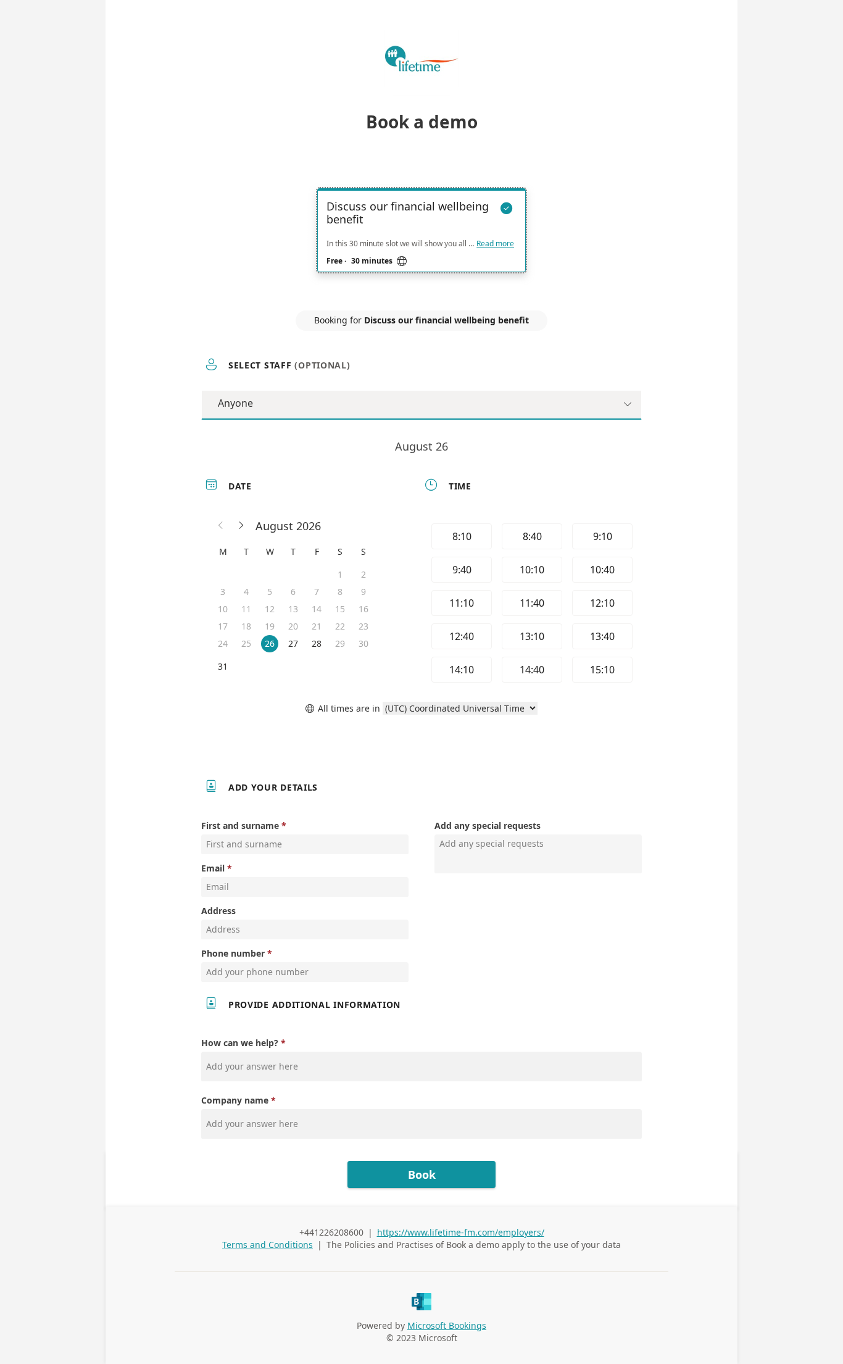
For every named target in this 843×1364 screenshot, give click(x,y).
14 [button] (317, 609)
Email (213, 868)
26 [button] (270, 643)
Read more (495, 243)
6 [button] (293, 591)
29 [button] (340, 643)
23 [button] (363, 626)
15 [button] (340, 609)
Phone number (233, 953)
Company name (234, 1100)
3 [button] (222, 591)
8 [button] (340, 591)
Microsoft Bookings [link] (446, 1325)
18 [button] (246, 626)
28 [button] (317, 643)
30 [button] (363, 643)
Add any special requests (487, 825)
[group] (531, 603)
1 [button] (340, 574)
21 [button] (317, 626)
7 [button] (316, 591)
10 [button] (223, 609)
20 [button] (293, 626)
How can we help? (239, 1043)
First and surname (240, 825)
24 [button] (223, 643)
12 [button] (270, 609)
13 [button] (293, 609)
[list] (421, 241)
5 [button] (269, 591)
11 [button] (246, 609)
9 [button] (363, 591)
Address (218, 911)
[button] (221, 525)
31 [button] (223, 666)
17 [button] (223, 626)
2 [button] (363, 574)
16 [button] (363, 609)
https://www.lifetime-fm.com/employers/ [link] (460, 1232)
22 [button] (340, 626)
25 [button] (246, 643)
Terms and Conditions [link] (267, 1244)
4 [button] (246, 591)
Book (422, 1174)
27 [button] (293, 643)
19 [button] (270, 626)
